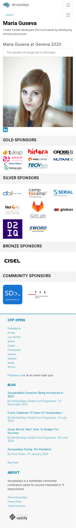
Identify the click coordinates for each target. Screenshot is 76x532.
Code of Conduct (16, 505)
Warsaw (12, 354)
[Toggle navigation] (68, 5)
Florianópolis (14, 349)
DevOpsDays (20, 5)
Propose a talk (16, 375)
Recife (11, 362)
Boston (11, 341)
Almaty (11, 332)
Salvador (12, 358)
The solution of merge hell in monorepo (31, 52)
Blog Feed (13, 462)
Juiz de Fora (14, 337)
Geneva (9, 15)
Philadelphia (14, 328)
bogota (11, 345)
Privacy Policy (15, 501)
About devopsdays (17, 497)
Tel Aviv (12, 366)
